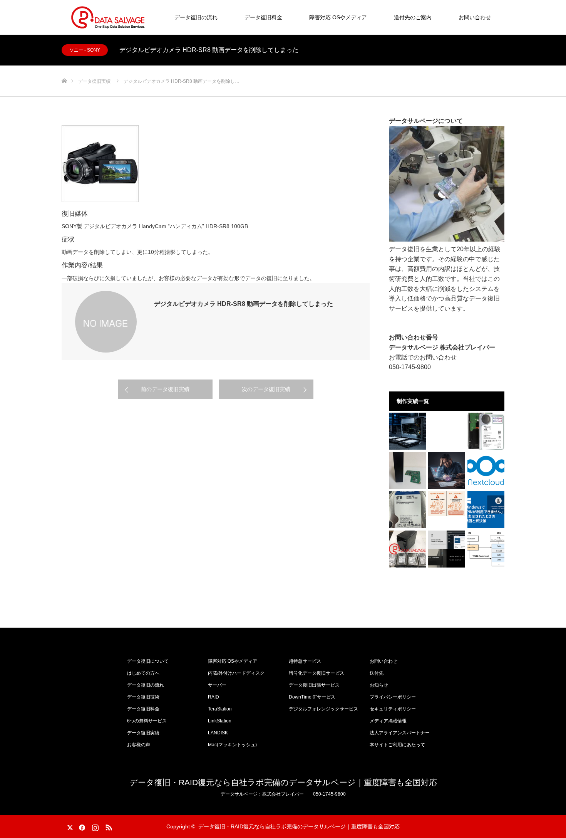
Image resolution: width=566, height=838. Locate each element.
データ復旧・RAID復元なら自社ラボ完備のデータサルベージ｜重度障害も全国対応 (283, 782)
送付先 (376, 673)
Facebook (81, 826)
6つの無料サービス (147, 721)
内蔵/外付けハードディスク (236, 673)
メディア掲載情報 (388, 721)
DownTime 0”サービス (312, 697)
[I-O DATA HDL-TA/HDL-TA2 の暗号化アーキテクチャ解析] (407, 470)
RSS (108, 826)
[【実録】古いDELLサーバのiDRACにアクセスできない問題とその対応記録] (446, 549)
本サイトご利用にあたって (397, 744)
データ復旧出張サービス (314, 685)
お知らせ (379, 685)
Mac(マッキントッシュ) (232, 744)
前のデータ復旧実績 (165, 389)
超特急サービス (305, 661)
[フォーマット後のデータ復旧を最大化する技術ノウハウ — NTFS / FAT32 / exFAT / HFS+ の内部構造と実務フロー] (446, 503)
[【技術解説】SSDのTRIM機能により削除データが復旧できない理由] (485, 549)
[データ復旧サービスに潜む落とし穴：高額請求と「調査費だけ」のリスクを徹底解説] (446, 470)
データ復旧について (148, 661)
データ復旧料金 (263, 17)
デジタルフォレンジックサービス (323, 709)
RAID (213, 697)
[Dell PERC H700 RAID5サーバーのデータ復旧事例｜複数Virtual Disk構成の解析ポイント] (407, 431)
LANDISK (218, 733)
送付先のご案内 (413, 17)
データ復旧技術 (143, 697)
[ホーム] (64, 68)
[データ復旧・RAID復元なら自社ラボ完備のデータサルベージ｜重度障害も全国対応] (108, 17)
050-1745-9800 (410, 367)
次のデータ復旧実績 (266, 389)
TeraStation (220, 709)
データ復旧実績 (143, 733)
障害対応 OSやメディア (338, 17)
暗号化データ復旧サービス (316, 673)
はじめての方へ (143, 673)
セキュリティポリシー (393, 709)
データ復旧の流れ (196, 17)
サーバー (217, 685)
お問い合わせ (475, 17)
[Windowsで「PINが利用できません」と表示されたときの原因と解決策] (485, 509)
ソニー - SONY (84, 50)
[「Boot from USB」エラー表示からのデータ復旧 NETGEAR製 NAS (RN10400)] (407, 549)
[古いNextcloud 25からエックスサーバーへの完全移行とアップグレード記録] (485, 470)
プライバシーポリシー (393, 697)
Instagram (94, 826)
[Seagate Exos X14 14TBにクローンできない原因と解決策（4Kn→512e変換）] (485, 431)
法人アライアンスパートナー (400, 733)
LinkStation (219, 721)
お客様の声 (138, 744)
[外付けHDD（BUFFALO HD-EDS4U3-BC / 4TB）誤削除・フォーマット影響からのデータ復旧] (407, 509)
